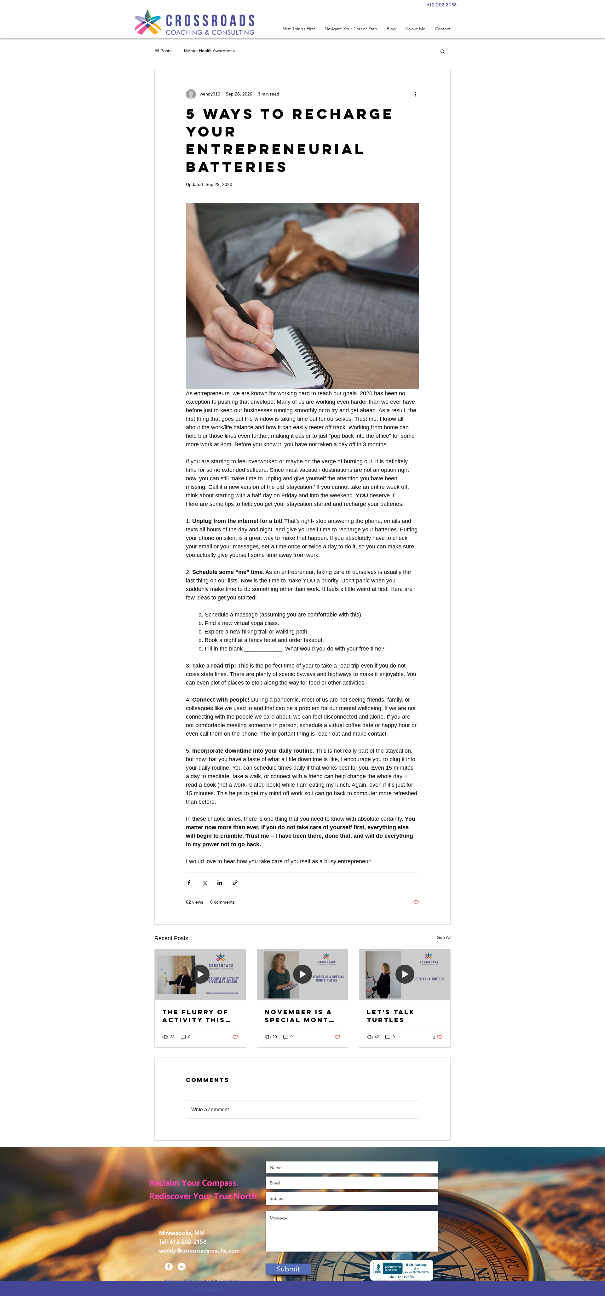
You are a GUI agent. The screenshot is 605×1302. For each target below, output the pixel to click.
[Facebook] (169, 1266)
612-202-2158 (188, 1241)
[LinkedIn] (182, 1266)
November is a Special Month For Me (300, 1016)
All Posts (162, 50)
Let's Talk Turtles (391, 1016)
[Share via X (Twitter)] (204, 883)
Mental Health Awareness (209, 50)
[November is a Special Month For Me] (302, 974)
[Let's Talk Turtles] (404, 974)
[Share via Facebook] (189, 883)
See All (444, 937)
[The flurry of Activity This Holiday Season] (200, 974)
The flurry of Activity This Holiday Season (199, 1016)
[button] (443, 51)
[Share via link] (235, 883)
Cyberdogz (210, 1288)
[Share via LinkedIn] (220, 883)
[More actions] (415, 94)
